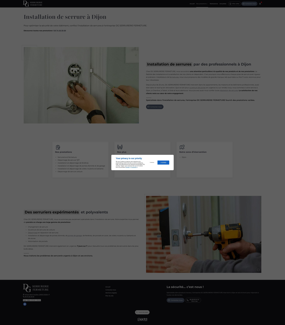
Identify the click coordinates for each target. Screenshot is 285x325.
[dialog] (142, 162)
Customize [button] (152, 162)
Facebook (133, 167)
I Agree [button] (163, 162)
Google (127, 167)
